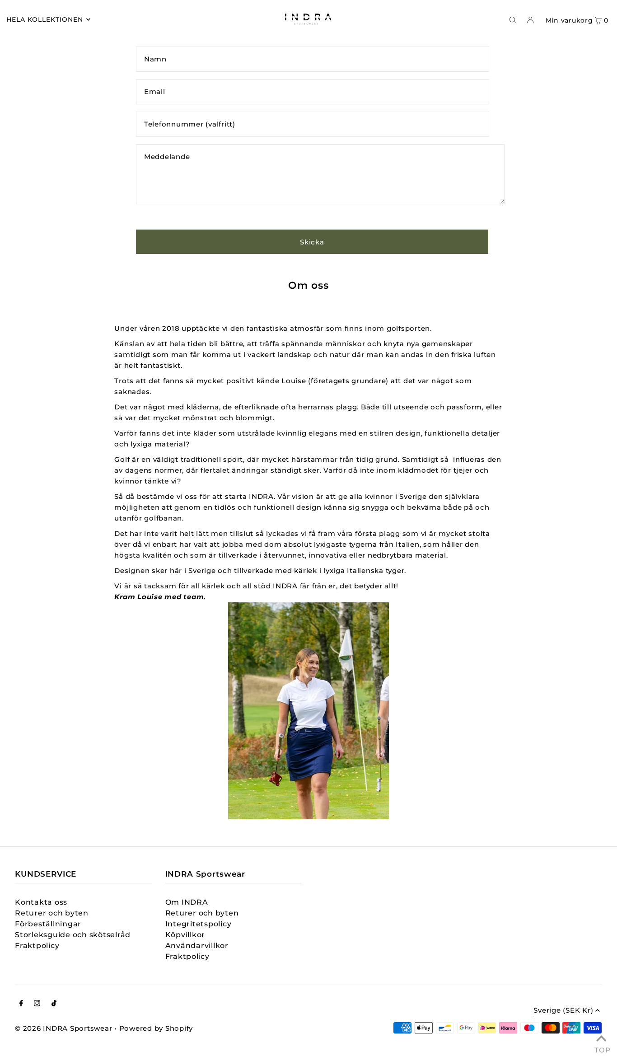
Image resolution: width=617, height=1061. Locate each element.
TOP (601, 1049)
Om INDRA (186, 902)
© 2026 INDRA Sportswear (63, 1028)
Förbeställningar (48, 924)
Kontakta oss (41, 902)
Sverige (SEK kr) (563, 1010)
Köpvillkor (185, 934)
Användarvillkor (197, 945)
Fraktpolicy (37, 945)
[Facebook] (21, 1004)
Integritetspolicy (198, 924)
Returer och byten (52, 913)
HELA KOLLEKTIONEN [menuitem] (45, 19)
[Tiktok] (53, 1004)
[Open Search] (513, 19)
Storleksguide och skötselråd (73, 934)
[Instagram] (37, 1004)
